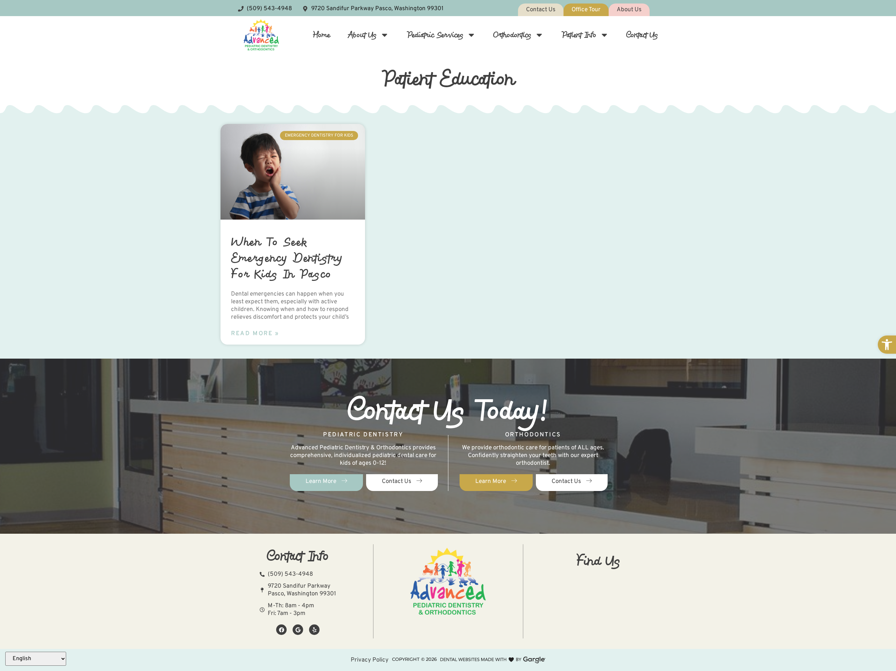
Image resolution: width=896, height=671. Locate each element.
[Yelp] (314, 629)
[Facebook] (281, 629)
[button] (887, 345)
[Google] (298, 629)
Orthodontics (512, 34)
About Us (362, 34)
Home (321, 34)
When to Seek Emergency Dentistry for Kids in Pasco (287, 257)
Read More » (255, 334)
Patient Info (578, 34)
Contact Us (642, 34)
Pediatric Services (435, 34)
